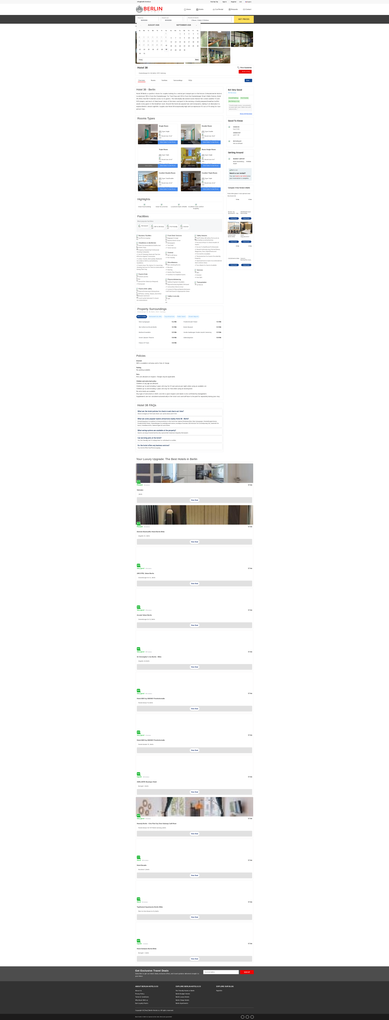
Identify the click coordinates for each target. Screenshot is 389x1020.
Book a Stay (246, 71)
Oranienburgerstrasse (210, 421)
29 (166, 49)
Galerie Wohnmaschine (185, 421)
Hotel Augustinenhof (245, 236)
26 (153, 49)
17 (189, 42)
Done (197, 59)
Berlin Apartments (182, 1003)
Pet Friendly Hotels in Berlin (185, 991)
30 (140, 53)
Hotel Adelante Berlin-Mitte (146, 949)
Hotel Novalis (142, 865)
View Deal (234, 218)
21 (175, 46)
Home (188, 9)
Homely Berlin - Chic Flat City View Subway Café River (156, 823)
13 (171, 42)
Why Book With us (141, 1000)
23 (140, 49)
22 (166, 45)
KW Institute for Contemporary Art (199, 423)
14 (175, 42)
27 (157, 49)
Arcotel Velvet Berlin (144, 615)
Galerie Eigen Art (157, 425)
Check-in (140, 18)
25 (148, 49)
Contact (248, 9)
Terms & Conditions (142, 997)
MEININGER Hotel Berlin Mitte (246, 212)
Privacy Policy (139, 994)
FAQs (190, 80)
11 (193, 38)
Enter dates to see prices (167, 142)
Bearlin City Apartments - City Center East (233, 212)
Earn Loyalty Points (141, 1003)
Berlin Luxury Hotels (182, 997)
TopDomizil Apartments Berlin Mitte (150, 907)
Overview (141, 80)
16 (184, 42)
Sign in (224, 2)
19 (197, 42)
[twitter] (247, 1017)
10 (189, 38)
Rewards (234, 9)
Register (233, 2)
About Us (138, 991)
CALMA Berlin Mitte (233, 259)
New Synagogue (198, 421)
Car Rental (219, 9)
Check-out (165, 18)
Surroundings (178, 80)
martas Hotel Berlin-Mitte (231, 236)
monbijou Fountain (182, 423)
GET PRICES (243, 19)
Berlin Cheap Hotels (182, 1000)
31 (144, 53)
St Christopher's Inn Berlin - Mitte (149, 657)
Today (141, 59)
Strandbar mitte (147, 425)
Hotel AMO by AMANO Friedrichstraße (151, 698)
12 (197, 38)
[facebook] (242, 1017)
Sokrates (140, 490)
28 (162, 49)
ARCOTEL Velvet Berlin (145, 573)
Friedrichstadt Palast (144, 423)
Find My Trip (214, 2)
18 (193, 42)
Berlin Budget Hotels (183, 994)
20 (171, 46)
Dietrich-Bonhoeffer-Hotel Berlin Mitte (246, 259)
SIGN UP (247, 972)
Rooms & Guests (193, 18)
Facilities (164, 80)
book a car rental (241, 176)
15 (180, 42)
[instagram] (252, 1017)
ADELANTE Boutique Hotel (147, 782)
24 (144, 49)
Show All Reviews (246, 114)
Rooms (153, 80)
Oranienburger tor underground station (163, 423)
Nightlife (219, 991)
